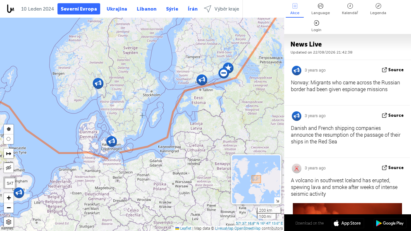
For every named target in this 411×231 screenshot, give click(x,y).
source (396, 69)
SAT (10, 183)
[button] (202, 79)
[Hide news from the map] (8, 168)
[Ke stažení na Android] (390, 223)
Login (316, 30)
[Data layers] (8, 222)
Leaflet (185, 228)
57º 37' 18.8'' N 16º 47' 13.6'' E (259, 223)
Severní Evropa (79, 9)
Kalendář (350, 13)
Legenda (378, 13)
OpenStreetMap (247, 228)
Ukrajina (117, 9)
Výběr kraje (226, 9)
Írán (192, 9)
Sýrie (172, 9)
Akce (294, 13)
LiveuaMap (224, 228)
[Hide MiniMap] (277, 200)
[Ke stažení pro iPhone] (348, 223)
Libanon (146, 9)
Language (320, 13)
